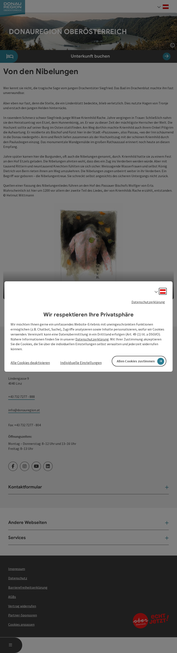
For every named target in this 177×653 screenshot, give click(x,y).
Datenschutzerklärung (148, 302)
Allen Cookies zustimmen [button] (136, 361)
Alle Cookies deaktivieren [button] (30, 362)
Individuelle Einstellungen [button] (81, 362)
